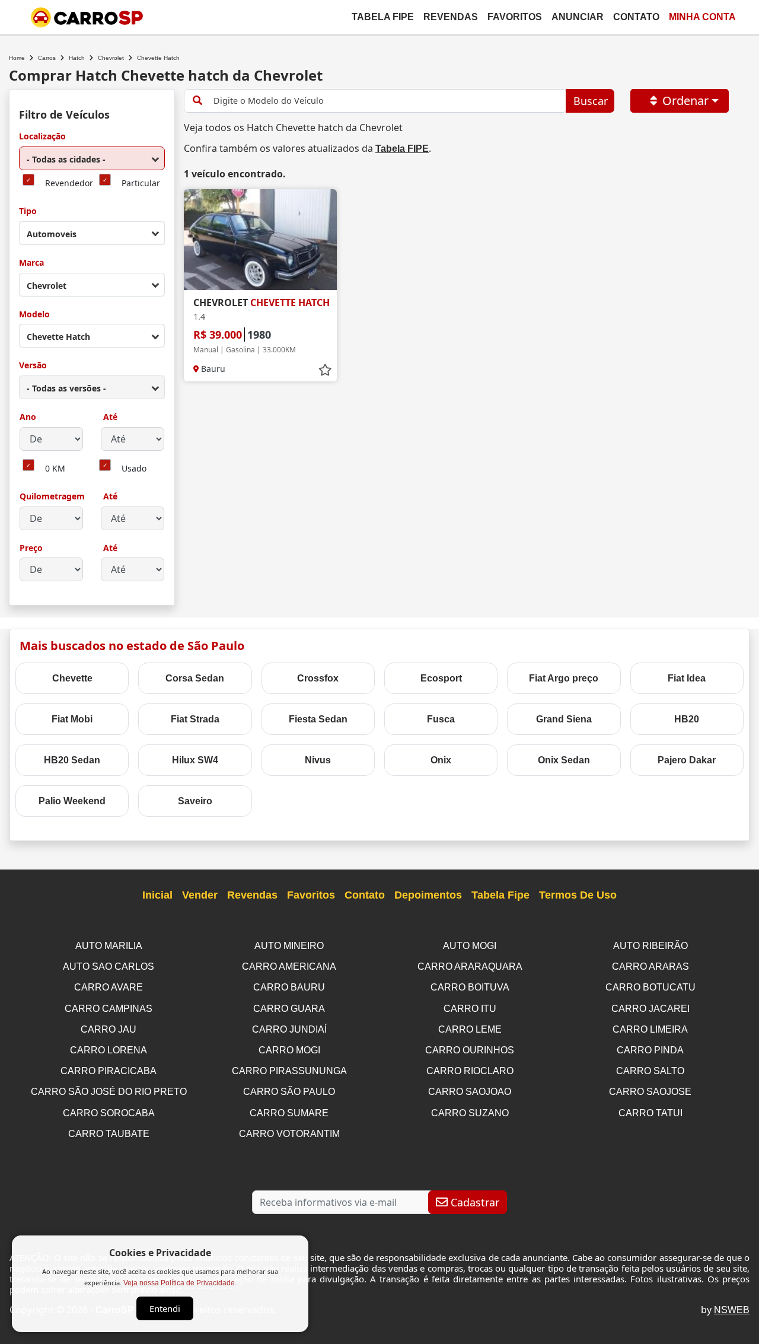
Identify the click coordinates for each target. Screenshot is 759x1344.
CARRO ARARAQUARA (469, 966)
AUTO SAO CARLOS (108, 966)
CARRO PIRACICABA (108, 1071)
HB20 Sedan (72, 760)
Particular (141, 184)
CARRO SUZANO (470, 1113)
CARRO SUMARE (289, 1113)
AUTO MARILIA (108, 946)
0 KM (55, 469)
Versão (33, 366)
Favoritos (514, 17)
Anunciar (577, 17)
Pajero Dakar (687, 760)
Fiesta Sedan (318, 719)
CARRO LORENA (108, 1050)
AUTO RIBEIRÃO (650, 946)
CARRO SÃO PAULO (289, 1092)
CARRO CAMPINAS (108, 1009)
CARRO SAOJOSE (650, 1092)
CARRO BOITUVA (469, 987)
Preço (31, 548)
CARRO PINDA (650, 1050)
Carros (47, 58)
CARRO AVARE (108, 987)
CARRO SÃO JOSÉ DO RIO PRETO (109, 1092)
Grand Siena (564, 719)
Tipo (28, 211)
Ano (28, 417)
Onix (440, 760)
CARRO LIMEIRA (650, 1029)
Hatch (77, 58)
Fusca (441, 719)
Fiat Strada (195, 719)
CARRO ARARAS (650, 966)
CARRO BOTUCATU (650, 987)
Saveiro (195, 801)
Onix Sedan (564, 760)
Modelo (34, 315)
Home (17, 58)
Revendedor (69, 184)
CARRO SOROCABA (109, 1113)
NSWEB (732, 1310)
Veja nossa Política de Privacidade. (180, 1283)
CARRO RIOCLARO (470, 1071)
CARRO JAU (108, 1029)
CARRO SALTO (650, 1071)
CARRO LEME (470, 1029)
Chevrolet (111, 58)
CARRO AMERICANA (289, 966)
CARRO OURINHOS (469, 1050)
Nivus (318, 760)
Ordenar (685, 101)
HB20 (686, 719)
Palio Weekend (72, 801)
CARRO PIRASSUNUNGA (289, 1071)
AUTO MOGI (469, 946)
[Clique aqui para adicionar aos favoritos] (325, 370)
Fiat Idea (687, 678)
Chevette (72, 678)
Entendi (164, 1308)
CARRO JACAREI (650, 1009)
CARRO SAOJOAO (469, 1092)
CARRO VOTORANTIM (289, 1134)
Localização (42, 137)
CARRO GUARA (289, 1009)
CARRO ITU (470, 1009)
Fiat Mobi (72, 719)
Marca (31, 263)
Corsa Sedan (194, 678)
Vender (200, 895)
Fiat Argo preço (563, 678)
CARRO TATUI (650, 1113)
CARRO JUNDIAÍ (289, 1029)
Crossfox (318, 678)
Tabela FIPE (402, 149)
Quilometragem (52, 497)
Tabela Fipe (383, 17)
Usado (134, 469)
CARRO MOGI (289, 1050)
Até (109, 417)
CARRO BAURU (289, 987)
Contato (636, 17)
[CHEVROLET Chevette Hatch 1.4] (260, 239)
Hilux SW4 (195, 760)
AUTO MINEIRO (289, 946)
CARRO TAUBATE (108, 1134)
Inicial (157, 895)
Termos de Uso (578, 895)
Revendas (450, 17)
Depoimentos (428, 895)
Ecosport (441, 678)
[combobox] (92, 158)
